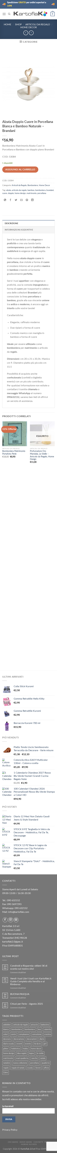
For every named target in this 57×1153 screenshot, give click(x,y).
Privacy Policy (9, 1130)
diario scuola (8, 1044)
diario (42, 1039)
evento (28, 1044)
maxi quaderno (22, 1058)
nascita (34, 1058)
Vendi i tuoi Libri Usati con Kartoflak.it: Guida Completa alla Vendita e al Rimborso (31, 981)
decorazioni (32, 1039)
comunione (36, 1034)
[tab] (28, 223)
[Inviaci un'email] (16, 919)
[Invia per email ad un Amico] (21, 200)
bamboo (31, 190)
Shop (18, 24)
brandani (50, 190)
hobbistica (15, 1049)
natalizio (6, 1063)
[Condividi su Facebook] (10, 200)
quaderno (46, 1063)
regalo (6, 1068)
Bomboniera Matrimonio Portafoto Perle (13, 452)
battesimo (45, 1025)
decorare (7, 1039)
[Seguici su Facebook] (5, 919)
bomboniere (30, 1029)
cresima (47, 1034)
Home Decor (28, 27)
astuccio (34, 1025)
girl (45, 1044)
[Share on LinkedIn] (32, 200)
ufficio (46, 1068)
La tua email (7, 1106)
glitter (5, 1049)
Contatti (38, 1142)
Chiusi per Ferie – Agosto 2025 (26, 1004)
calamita (47, 1029)
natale (42, 1058)
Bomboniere (33, 185)
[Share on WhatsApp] (5, 200)
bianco (6, 1029)
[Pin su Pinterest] (26, 200)
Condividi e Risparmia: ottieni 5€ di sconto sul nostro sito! (28, 967)
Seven (38, 1068)
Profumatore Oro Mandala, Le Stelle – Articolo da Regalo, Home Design (42, 455)
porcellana (41, 193)
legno (31, 1053)
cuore (4, 193)
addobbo (6, 1025)
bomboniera (40, 190)
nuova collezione (20, 1063)
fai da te (37, 1044)
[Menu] (4, 14)
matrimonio (31, 193)
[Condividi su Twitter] (16, 200)
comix (13, 1034)
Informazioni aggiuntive (19, 230)
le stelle (40, 1053)
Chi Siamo (13, 1142)
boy (39, 1029)
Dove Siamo (26, 1142)
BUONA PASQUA (19, 994)
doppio (11, 193)
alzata (8, 190)
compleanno (24, 1034)
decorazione (19, 1039)
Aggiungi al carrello (20, 169)
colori (5, 1034)
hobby (25, 1049)
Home (7, 24)
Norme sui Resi (29, 1144)
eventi (19, 1044)
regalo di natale (17, 1068)
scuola (30, 1068)
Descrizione (11, 223)
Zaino (5, 1072)
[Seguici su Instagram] (10, 919)
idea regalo (21, 1053)
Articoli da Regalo (37, 24)
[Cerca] (9, 14)
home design (20, 193)
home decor (36, 1049)
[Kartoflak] (30, 14)
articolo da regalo (19, 190)
